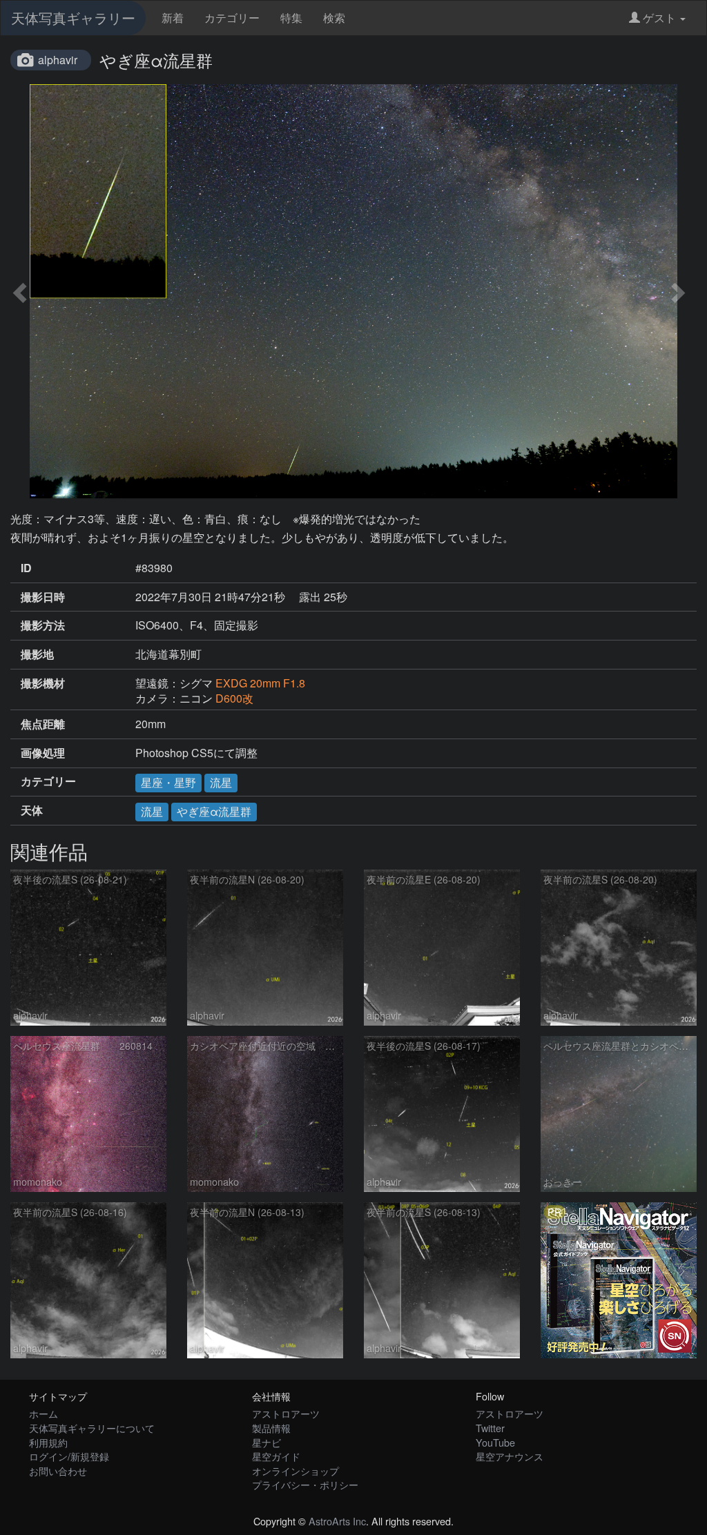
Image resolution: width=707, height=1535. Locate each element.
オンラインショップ (295, 1470)
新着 (173, 18)
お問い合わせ (58, 1470)
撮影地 (37, 654)
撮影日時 (43, 597)
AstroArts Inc (337, 1521)
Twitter (490, 1427)
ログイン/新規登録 (69, 1456)
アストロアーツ (286, 1413)
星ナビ (266, 1442)
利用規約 (48, 1442)
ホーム (43, 1413)
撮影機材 (43, 683)
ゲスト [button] (659, 18)
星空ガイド (276, 1456)
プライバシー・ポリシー (305, 1484)
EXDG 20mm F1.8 (260, 683)
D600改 (234, 698)
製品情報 (271, 1427)
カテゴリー (232, 18)
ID (26, 568)
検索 (334, 18)
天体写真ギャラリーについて (92, 1427)
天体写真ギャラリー (73, 18)
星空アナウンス (509, 1456)
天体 (32, 810)
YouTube (495, 1442)
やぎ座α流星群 (214, 811)
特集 (291, 18)
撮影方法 (43, 625)
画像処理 (43, 753)
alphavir (57, 60)
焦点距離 (43, 724)
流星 (221, 782)
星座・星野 (168, 782)
